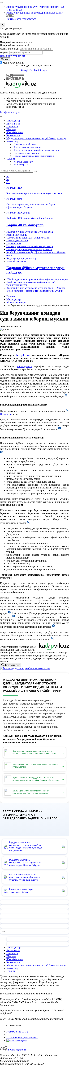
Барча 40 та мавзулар (24, 225)
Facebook (34, 70)
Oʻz (8, 182)
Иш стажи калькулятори (26, 153)
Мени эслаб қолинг (13, 62)
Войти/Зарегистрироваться (21, 19)
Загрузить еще (12, 665)
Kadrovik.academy (23, 161)
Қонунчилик (13, 135)
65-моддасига (24, 366)
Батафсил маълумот (11, 112)
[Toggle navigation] (1, 2)
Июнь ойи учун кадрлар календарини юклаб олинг (34, 12)
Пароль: (4, 52)
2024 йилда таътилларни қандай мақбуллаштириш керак (37, 279)
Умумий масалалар (16, 261)
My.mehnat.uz (13, 243)
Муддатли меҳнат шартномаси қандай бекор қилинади (36, 138)
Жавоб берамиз (14, 132)
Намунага (5, 414)
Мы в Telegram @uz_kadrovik (22, 1037)
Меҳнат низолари (16, 302)
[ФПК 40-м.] (1, 453)
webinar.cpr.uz (21, 164)
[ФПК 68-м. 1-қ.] (67, 411)
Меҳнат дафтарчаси (17, 240)
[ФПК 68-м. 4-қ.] (59, 429)
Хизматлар (12, 141)
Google (25, 70)
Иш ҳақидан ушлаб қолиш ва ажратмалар (29, 249)
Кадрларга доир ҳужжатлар (21, 258)
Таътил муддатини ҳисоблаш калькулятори (36, 150)
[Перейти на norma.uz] (15, 79)
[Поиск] (35, 171)
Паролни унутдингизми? (13, 55)
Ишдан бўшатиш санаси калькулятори (34, 156)
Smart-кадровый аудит (25, 144)
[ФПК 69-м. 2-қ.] (28, 523)
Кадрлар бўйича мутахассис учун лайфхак (29, 231)
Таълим (10, 158)
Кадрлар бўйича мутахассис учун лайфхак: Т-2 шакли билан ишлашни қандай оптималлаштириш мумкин (35, 289)
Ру (7, 176)
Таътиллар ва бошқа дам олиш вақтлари (28, 237)
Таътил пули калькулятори (27, 147)
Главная (10, 296)
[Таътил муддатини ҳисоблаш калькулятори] (25, 668)
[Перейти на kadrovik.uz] (21, 87)
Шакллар (11, 129)
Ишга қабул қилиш (16, 234)
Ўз (7, 179)
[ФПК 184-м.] (66, 396)
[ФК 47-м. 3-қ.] (52, 639)
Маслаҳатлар (13, 120)
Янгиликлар (13, 123)
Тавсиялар (12, 126)
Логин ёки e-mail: (9, 48)
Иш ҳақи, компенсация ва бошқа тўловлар (29, 246)
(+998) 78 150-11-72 (17, 1031)
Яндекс (44, 70)
